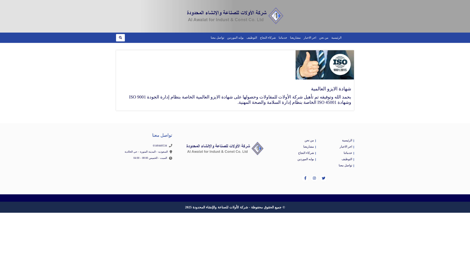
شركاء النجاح (268, 37)
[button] (120, 37)
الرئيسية (336, 37)
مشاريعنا (295, 37)
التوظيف (252, 37)
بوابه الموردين (235, 37)
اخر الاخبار (310, 37)
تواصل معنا (217, 37)
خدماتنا (283, 37)
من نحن (323, 37)
